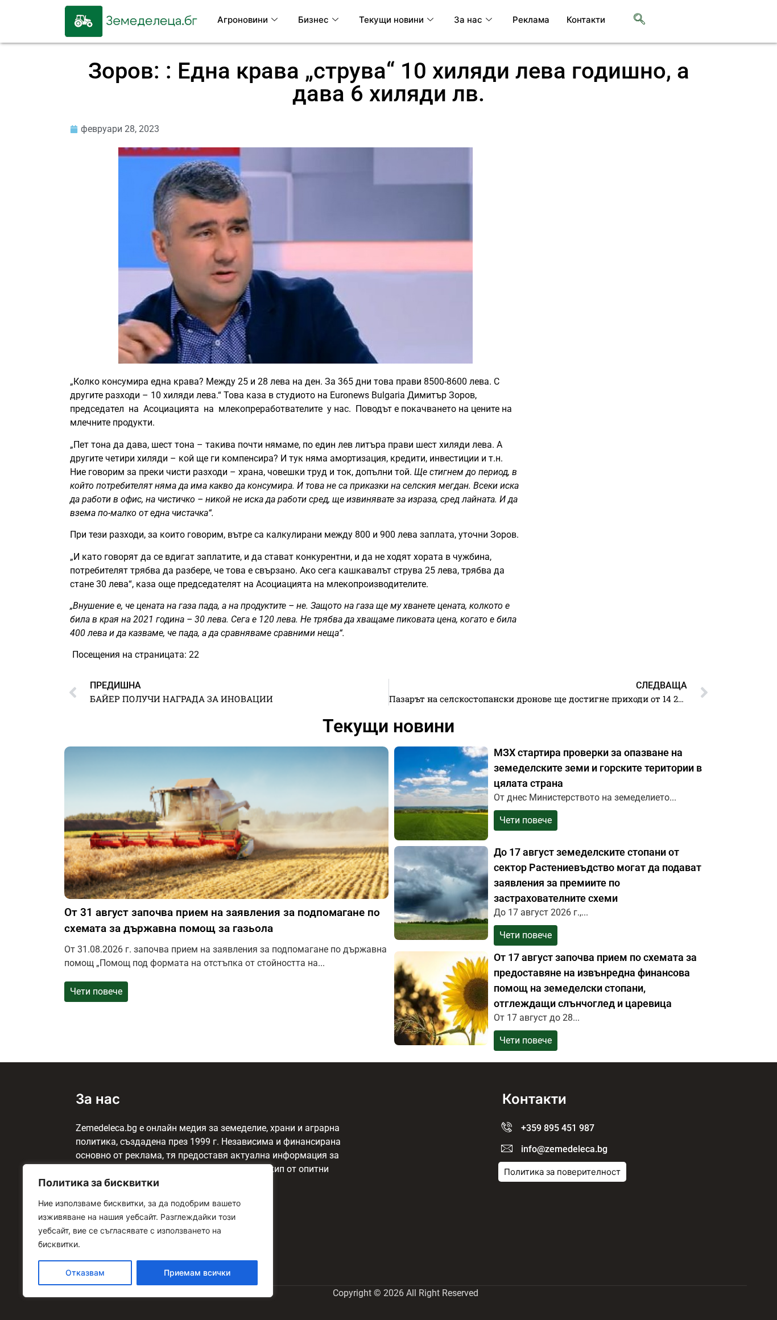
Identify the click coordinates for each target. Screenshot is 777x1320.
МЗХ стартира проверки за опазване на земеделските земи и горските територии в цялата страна (598, 767)
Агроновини (242, 19)
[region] (148, 1230)
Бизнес (313, 19)
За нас (468, 19)
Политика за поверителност (562, 1171)
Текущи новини (391, 19)
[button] (639, 20)
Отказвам (85, 1272)
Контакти (586, 19)
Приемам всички (197, 1272)
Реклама (531, 19)
